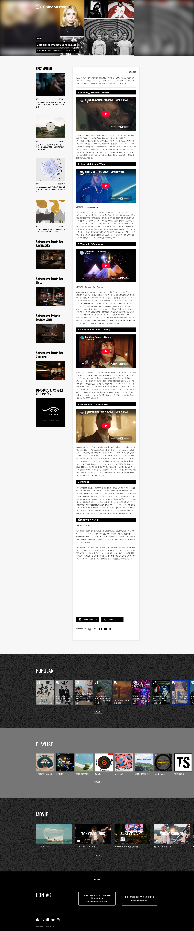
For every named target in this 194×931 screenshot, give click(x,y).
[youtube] (105, 630)
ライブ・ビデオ (124, 320)
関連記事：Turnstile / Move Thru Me (90, 287)
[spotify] (90, 630)
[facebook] (100, 630)
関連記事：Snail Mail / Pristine (88, 207)
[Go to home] (51, 6)
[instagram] (110, 630)
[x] (95, 630)
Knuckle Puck (86, 539)
